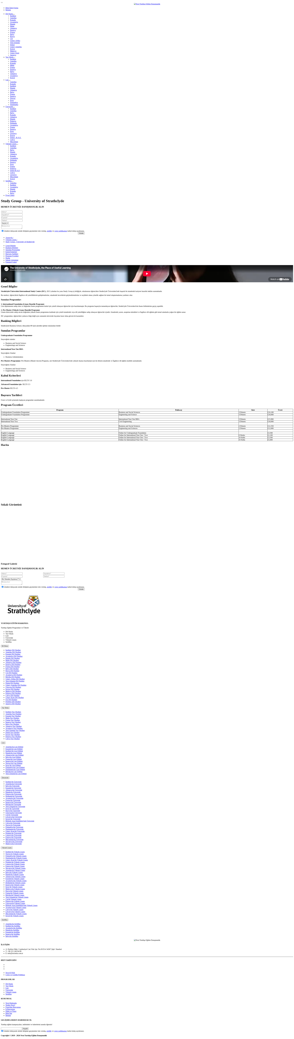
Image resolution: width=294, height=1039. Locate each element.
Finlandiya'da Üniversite (14, 827)
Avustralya (14, 22)
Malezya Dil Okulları (13, 691)
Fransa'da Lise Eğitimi (14, 759)
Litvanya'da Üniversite (14, 817)
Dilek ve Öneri (11, 1011)
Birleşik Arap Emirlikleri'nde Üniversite (20, 821)
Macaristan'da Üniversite (14, 840)
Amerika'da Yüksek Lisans (15, 870)
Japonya (13, 55)
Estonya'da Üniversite (13, 837)
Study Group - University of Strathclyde (20, 242)
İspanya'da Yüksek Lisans (15, 885)
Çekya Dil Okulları (12, 695)
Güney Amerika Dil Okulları (16, 685)
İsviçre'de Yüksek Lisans (15, 916)
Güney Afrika (15, 41)
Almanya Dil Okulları (13, 662)
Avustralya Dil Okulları (14, 656)
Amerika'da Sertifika (13, 924)
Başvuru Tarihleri (12, 254)
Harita (8, 258)
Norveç (13, 98)
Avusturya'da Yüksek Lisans (16, 907)
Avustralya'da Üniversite (14, 798)
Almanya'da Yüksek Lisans (15, 877)
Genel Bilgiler (11, 246)
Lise (7, 80)
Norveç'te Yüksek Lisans (15, 854)
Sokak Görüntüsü (12, 260)
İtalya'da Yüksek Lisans (14, 872)
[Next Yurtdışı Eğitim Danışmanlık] (147, 4)
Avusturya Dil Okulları (14, 675)
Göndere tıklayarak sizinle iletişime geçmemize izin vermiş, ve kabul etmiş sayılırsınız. (44, 231)
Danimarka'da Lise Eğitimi (15, 769)
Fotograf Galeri (11, 262)
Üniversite (9, 107)
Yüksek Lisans (11, 144)
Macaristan (14, 142)
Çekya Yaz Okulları (13, 739)
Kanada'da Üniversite (13, 788)
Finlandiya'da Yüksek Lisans (16, 856)
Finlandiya (14, 102)
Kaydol (25, 1028)
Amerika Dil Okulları (13, 652)
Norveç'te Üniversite (13, 825)
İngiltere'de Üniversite (13, 782)
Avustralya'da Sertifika (14, 928)
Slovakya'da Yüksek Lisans (15, 868)
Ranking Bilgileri (12, 248)
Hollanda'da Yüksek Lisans (15, 883)
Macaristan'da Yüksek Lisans (16, 914)
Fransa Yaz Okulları (13, 720)
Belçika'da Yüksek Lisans (15, 895)
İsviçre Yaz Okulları (13, 735)
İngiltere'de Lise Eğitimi (14, 751)
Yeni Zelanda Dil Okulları (15, 681)
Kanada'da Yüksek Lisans (15, 879)
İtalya (12, 34)
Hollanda (13, 123)
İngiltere (13, 16)
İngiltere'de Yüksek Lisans (15, 852)
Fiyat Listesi (10, 195)
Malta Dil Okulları (12, 660)
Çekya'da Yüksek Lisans (14, 910)
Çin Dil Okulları (11, 673)
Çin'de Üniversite (12, 815)
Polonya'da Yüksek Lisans (15, 901)
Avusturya (14, 76)
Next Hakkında (11, 1003)
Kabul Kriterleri (11, 252)
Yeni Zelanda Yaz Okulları (15, 730)
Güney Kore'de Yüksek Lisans (17, 860)
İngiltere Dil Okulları (13, 650)
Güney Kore (14, 53)
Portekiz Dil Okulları (13, 702)
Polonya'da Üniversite (13, 794)
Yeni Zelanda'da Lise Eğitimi (16, 774)
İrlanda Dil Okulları (13, 658)
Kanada (13, 20)
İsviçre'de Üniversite (13, 819)
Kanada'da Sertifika (13, 932)
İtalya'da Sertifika (12, 936)
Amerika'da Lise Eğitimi (14, 747)
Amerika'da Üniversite (14, 784)
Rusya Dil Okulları (12, 671)
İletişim (8, 10)
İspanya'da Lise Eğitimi (14, 761)
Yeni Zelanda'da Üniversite (15, 806)
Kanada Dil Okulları (13, 654)
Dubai (12, 45)
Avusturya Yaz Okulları (14, 728)
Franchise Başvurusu (13, 1007)
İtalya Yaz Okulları (12, 724)
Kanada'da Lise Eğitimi (14, 749)
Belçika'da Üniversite (13, 804)
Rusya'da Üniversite (13, 811)
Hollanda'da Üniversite (14, 796)
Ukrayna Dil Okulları (13, 687)
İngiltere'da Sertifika (13, 926)
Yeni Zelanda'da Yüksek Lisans (17, 897)
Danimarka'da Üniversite (15, 829)
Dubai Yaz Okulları (13, 732)
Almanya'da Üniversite (14, 790)
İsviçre (12, 49)
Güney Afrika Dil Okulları (15, 679)
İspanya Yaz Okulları (13, 722)
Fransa (12, 32)
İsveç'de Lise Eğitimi (13, 765)
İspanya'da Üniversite (13, 802)
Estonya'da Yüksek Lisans (15, 866)
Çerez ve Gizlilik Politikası (15, 975)
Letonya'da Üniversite (13, 835)
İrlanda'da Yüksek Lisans (15, 874)
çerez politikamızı (60, 231)
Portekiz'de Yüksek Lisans (15, 862)
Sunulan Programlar (13, 250)
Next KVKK (10, 973)
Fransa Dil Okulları (13, 667)
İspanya (13, 30)
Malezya (13, 51)
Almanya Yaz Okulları (14, 726)
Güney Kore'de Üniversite (15, 831)
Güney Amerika (16, 47)
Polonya (13, 121)
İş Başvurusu (10, 1009)
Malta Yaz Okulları (12, 718)
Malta (12, 26)
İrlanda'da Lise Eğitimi (14, 753)
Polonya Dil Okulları (13, 693)
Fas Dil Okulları (11, 700)
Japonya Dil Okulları (13, 704)
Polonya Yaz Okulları (13, 737)
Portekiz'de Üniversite (13, 833)
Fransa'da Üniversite (13, 800)
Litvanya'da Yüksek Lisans (15, 912)
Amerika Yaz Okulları (13, 714)
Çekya (12, 140)
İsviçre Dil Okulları (13, 689)
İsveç (12, 100)
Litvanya (13, 133)
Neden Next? (10, 1005)
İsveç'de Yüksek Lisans (14, 887)
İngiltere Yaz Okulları (13, 712)
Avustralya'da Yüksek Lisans (16, 881)
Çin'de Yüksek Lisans (13, 899)
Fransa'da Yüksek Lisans (15, 893)
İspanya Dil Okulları (13, 665)
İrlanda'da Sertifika (12, 930)
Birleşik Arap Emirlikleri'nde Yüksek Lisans (21, 905)
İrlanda (12, 24)
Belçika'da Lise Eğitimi (14, 772)
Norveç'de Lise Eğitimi (14, 763)
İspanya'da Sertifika (13, 934)
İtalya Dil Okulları (12, 669)
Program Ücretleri (12, 256)
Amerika (13, 18)
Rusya (12, 36)
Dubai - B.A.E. (15, 138)
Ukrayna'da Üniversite (14, 813)
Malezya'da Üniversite (14, 844)
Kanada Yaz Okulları (13, 716)
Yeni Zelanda (15, 43)
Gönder (81, 233)
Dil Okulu (9, 14)
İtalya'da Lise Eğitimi (13, 757)
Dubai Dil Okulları (12, 683)
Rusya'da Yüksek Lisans (14, 891)
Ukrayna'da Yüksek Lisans (15, 903)
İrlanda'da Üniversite (13, 792)
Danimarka (14, 105)
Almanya (13, 28)
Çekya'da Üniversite (13, 823)
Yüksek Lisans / (11, 240)
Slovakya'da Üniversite (14, 842)
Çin (11, 39)
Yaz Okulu (9, 57)
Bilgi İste (9, 1013)
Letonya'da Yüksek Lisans (15, 864)
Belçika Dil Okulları (13, 677)
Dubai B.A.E (15, 171)
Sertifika (9, 181)
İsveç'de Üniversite (12, 809)
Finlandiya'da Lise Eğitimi (15, 767)
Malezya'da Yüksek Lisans (15, 889)
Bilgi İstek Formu (12, 8)
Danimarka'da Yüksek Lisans (16, 858)
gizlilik (49, 231)
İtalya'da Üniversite (13, 786)
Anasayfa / (9, 238)
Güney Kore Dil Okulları (15, 698)
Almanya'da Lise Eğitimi (15, 755)
